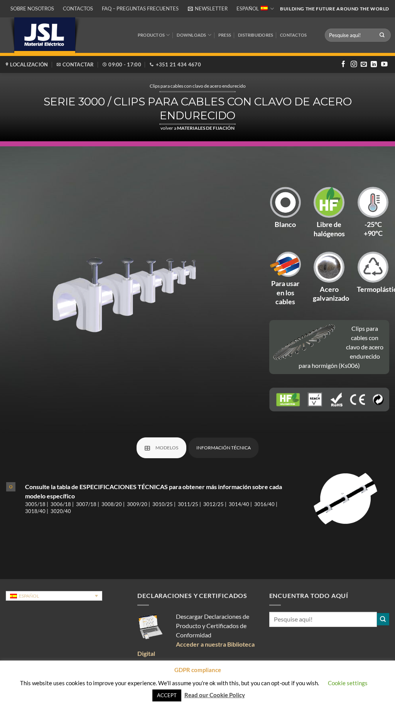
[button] (207, 8)
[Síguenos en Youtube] (384, 64)
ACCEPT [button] (167, 695)
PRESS (224, 34)
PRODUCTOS (151, 34)
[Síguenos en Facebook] (343, 64)
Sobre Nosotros (32, 8)
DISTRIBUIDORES (255, 34)
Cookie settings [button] (348, 682)
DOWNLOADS (191, 34)
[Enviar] (382, 35)
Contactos (78, 8)
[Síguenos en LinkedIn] (374, 64)
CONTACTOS (293, 34)
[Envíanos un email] (364, 64)
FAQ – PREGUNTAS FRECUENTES (140, 8)
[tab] (161, 447)
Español (247, 8)
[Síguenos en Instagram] (354, 64)
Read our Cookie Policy (214, 694)
